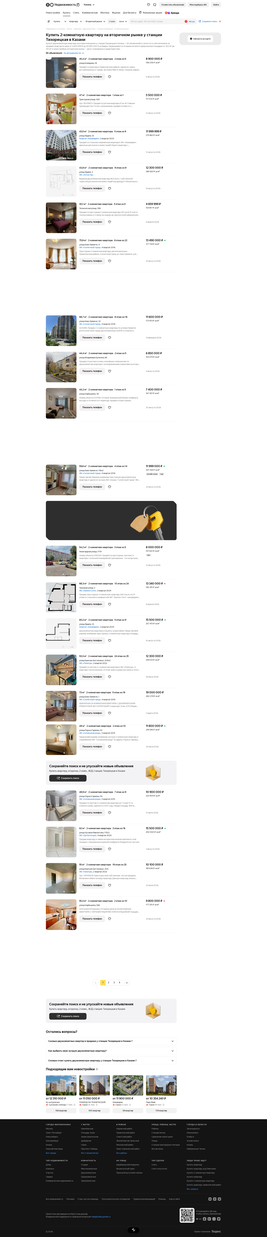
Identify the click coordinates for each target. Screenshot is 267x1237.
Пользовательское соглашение (116, 1199)
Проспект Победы (89, 1149)
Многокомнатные (89, 1169)
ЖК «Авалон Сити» (87, 591)
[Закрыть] (220, 21)
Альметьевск (193, 1141)
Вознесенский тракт (125, 1169)
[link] (216, 4)
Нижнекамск (192, 1133)
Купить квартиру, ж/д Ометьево (201, 1169)
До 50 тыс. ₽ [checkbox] (76, 524)
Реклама (70, 1199)
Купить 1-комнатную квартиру (200, 1181)
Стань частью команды (88, 1199)
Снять (154, 1165)
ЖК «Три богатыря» (88, 835)
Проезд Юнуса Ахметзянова (129, 1173)
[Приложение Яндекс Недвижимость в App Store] (204, 1219)
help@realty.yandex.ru (101, 1217)
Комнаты (50, 1169)
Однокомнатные (88, 1177)
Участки (49, 1173)
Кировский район (124, 1129)
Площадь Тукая (88, 1133)
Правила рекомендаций (144, 1199)
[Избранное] (148, 4)
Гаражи (49, 1177)
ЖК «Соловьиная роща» (90, 733)
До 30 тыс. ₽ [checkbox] (58, 524)
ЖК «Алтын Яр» (86, 175)
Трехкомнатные (88, 1181)
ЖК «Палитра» (85, 663)
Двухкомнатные (88, 1173)
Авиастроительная (89, 1137)
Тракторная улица (87, 99)
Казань (49, 1145)
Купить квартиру (194, 1165)
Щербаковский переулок (127, 1165)
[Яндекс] (216, 1231)
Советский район (124, 1137)
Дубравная (86, 1141)
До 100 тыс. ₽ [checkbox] (114, 524)
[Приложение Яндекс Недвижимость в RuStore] (218, 1219)
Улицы (154, 1141)
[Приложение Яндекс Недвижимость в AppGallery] (214, 1219)
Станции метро (158, 1133)
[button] (154, 4)
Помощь (162, 1199)
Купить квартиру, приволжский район (204, 1185)
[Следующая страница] (127, 982)
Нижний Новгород (54, 1149)
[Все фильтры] (48, 21)
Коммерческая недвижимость (59, 1181)
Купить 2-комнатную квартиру (201, 1173)
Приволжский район (125, 1133)
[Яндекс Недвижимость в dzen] (214, 1199)
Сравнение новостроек (162, 1137)
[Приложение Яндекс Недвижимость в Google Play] (209, 1219)
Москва (49, 1129)
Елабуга (190, 1137)
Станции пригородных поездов (166, 1145)
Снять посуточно (159, 1169)
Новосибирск (52, 1137)
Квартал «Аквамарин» (89, 138)
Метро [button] (192, 21)
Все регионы (157, 1149)
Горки (83, 1145)
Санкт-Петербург (54, 1133)
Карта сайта (174, 1199)
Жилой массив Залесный (127, 1141)
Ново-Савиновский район (128, 1149)
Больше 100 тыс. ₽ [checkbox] (61, 532)
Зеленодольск (193, 1129)
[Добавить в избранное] (109, 76)
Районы (155, 1129)
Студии (84, 1165)
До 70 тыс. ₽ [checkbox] (94, 524)
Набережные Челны (196, 1149)
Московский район (124, 1145)
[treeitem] (53, 12)
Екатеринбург (52, 1141)
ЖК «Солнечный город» (90, 247)
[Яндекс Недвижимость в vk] (210, 1199)
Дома (48, 1165)
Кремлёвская (87, 1129)
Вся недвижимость (54, 1199)
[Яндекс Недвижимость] (63, 5)
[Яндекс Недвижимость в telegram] (219, 1199)
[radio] (108, 982)
